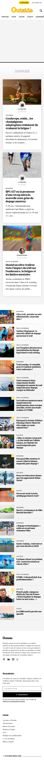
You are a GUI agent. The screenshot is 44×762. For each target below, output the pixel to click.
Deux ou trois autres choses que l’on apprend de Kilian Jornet (29, 478)
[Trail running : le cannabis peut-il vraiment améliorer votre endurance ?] (7, 367)
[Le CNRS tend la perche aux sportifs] (7, 613)
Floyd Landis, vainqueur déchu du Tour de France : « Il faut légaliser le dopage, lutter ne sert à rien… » (28, 595)
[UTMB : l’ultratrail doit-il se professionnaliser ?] (7, 579)
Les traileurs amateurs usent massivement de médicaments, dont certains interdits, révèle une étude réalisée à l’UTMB (29, 405)
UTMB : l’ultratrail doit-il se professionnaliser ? (29, 578)
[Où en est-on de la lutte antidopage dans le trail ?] (7, 495)
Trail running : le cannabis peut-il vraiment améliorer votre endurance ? (28, 367)
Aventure (5, 17)
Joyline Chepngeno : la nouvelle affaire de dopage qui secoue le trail (28, 333)
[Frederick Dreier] (22, 254)
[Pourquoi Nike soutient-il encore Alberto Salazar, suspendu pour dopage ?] (7, 461)
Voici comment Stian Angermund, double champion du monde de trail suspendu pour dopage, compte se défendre (29, 385)
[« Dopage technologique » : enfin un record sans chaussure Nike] (7, 528)
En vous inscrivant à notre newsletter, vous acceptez (19, 700)
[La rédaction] (22, 107)
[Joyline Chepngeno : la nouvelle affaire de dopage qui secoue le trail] (7, 334)
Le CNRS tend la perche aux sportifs (29, 613)
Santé (14, 17)
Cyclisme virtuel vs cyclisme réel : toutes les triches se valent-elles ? (29, 561)
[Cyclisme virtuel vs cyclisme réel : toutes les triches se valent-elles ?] (7, 562)
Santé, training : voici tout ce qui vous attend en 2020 (29, 545)
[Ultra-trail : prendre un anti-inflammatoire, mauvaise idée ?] (7, 317)
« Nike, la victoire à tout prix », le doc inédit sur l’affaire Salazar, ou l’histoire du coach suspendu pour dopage (29, 443)
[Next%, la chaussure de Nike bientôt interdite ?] (7, 512)
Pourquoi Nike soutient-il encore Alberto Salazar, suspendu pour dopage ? (28, 461)
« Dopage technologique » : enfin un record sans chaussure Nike (28, 528)
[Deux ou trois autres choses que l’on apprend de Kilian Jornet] (7, 478)
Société (30, 17)
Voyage (21, 17)
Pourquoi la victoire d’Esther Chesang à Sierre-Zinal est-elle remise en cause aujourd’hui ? (29, 424)
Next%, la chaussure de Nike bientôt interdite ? (29, 511)
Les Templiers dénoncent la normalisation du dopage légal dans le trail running (29, 350)
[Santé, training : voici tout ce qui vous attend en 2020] (7, 545)
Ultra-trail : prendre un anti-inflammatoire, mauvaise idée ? (29, 316)
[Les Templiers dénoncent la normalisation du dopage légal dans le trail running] (7, 350)
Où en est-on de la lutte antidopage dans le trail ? (27, 495)
